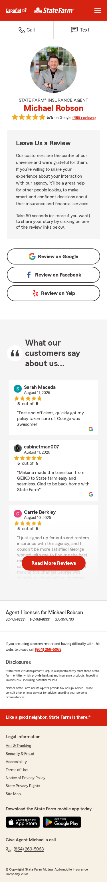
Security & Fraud (20, 754)
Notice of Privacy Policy (25, 778)
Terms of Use (17, 770)
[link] (54, 10)
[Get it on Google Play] (62, 822)
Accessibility (16, 762)
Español (13, 10)
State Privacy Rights (23, 786)
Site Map (13, 794)
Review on (58, 256)
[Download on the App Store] (23, 822)
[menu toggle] (98, 10)
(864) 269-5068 (48, 650)
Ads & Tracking (18, 746)
